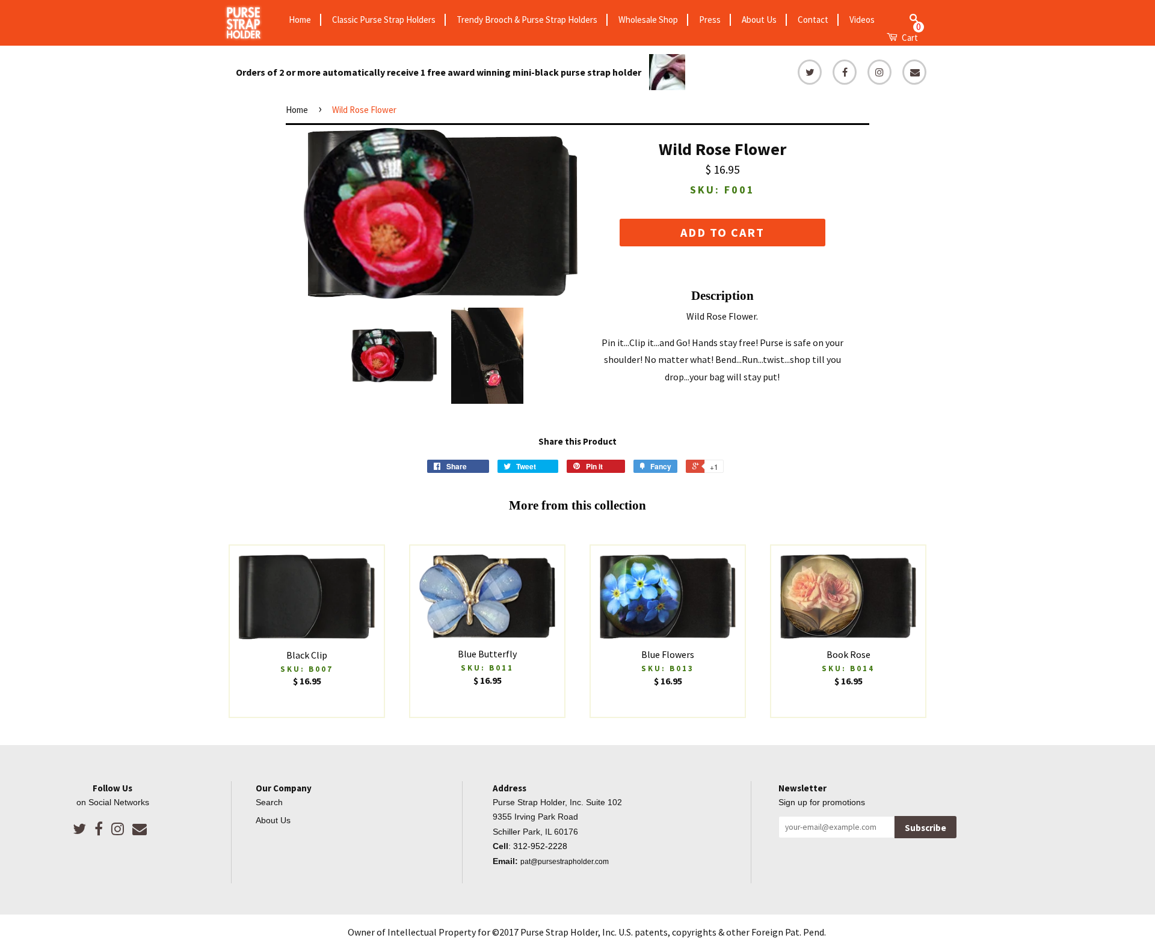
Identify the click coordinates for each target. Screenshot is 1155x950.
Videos (862, 19)
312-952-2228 (540, 846)
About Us (759, 19)
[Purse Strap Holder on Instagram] (117, 829)
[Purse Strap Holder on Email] (139, 829)
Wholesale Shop (648, 19)
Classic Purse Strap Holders (384, 19)
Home (300, 19)
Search (269, 802)
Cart (910, 36)
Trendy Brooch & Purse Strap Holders (527, 19)
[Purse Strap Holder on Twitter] (79, 829)
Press (710, 19)
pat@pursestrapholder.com (564, 861)
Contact (813, 19)
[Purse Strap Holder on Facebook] (98, 829)
